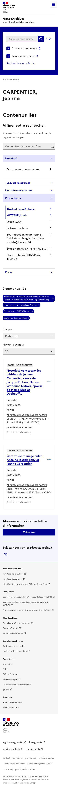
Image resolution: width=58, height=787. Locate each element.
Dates (8, 272)
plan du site (30, 757)
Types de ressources (17, 183)
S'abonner (29, 532)
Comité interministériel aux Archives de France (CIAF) (27, 596)
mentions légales (46, 757)
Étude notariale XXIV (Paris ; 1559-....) (24, 257)
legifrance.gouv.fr (13, 742)
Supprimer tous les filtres (15, 318)
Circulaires (7, 664)
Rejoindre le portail (11, 679)
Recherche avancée (18, 63)
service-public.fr (11, 749)
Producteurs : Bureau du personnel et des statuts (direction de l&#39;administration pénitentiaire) (26, 298)
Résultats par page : (13, 344)
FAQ (48, 39)
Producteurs (13, 198)
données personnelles (15, 763)
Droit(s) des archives (12, 646)
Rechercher (41, 39)
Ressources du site (23, 56)
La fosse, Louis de (17, 228)
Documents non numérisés (23, 169)
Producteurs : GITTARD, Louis (17, 311)
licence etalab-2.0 (24, 782)
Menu (53, 4)
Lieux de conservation (19, 190)
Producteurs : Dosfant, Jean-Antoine (20, 304)
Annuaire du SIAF (11, 707)
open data (17, 757)
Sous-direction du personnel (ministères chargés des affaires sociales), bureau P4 (26, 238)
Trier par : (8, 329)
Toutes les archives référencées (17, 684)
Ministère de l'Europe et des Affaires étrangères (25, 584)
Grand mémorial (10, 628)
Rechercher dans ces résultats (52, 146)
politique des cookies (25, 769)
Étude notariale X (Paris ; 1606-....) (27, 249)
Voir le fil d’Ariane (11, 79)
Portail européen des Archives (16, 623)
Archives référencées (24, 48)
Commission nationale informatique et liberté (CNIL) (27, 610)
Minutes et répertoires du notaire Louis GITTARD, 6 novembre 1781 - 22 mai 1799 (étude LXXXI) (28, 418)
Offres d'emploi (10, 674)
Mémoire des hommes (13, 633)
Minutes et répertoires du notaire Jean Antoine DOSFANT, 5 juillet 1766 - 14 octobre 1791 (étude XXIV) (29, 488)
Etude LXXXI (14, 222)
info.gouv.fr (35, 742)
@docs (6, 689)
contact (6, 757)
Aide (5, 669)
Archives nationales (19, 432)
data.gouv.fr (33, 749)
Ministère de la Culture (13, 573)
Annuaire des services (12, 702)
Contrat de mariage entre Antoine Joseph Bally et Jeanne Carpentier (24, 460)
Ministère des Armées (12, 579)
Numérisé (11, 158)
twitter (6, 554)
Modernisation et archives (15, 651)
